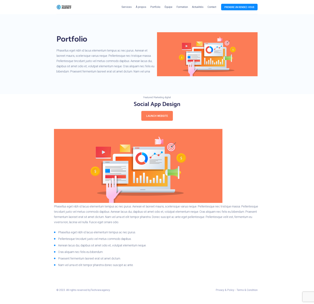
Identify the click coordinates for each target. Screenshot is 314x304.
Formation (182, 7)
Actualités (197, 7)
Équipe (168, 7)
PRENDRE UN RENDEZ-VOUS (239, 7)
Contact (212, 7)
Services (127, 7)
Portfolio (155, 7)
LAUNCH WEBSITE (157, 115)
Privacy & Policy (225, 290)
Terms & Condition (247, 290)
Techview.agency (100, 290)
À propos (141, 7)
